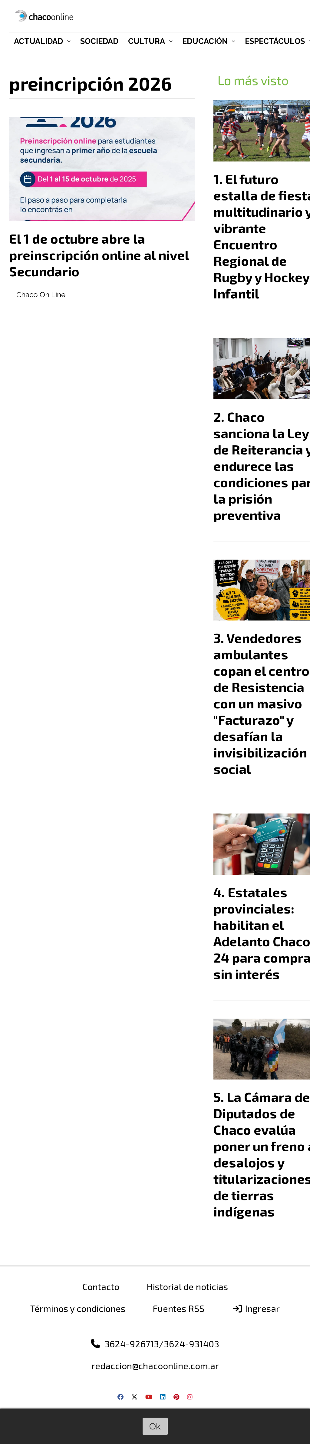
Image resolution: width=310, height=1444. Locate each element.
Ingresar (261, 1308)
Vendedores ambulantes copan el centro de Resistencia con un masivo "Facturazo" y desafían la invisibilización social (261, 703)
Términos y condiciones (77, 1308)
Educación (205, 41)
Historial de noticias (187, 1286)
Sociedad (99, 41)
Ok (155, 1426)
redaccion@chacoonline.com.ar (155, 1365)
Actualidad (38, 41)
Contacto (100, 1286)
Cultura (146, 41)
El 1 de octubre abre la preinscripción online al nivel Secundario (99, 255)
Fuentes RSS (178, 1308)
